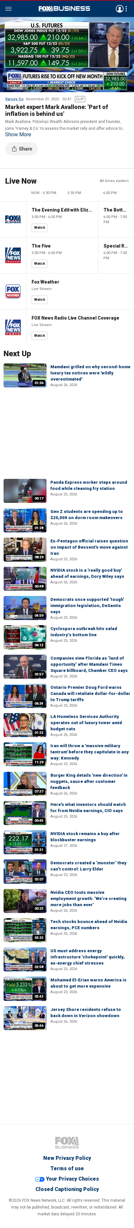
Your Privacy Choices (72, 1179)
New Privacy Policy (67, 1158)
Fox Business (64, 8)
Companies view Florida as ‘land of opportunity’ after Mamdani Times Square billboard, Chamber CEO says (89, 664)
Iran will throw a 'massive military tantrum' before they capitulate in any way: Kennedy (89, 751)
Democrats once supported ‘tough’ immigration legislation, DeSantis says (87, 605)
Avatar (120, 9)
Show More (18, 134)
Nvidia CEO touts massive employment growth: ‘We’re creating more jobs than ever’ (88, 898)
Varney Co (14, 99)
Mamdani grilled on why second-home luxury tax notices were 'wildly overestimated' (90, 373)
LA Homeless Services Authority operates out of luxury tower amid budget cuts (86, 722)
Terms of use (67, 1168)
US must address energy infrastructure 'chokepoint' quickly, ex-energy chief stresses (87, 957)
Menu (8, 9)
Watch (39, 227)
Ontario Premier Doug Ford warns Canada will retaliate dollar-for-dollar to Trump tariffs (90, 693)
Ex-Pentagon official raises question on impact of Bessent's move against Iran (89, 547)
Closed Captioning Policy (67, 1189)
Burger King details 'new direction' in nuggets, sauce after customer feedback (88, 781)
